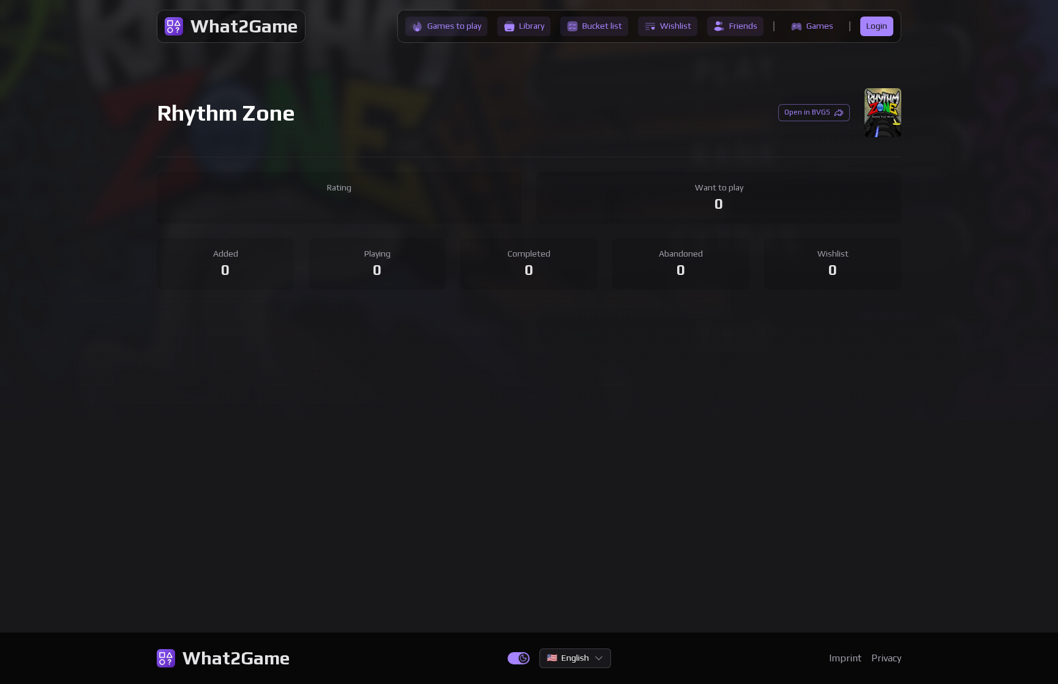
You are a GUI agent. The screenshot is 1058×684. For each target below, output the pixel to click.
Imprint (845, 658)
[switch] (519, 658)
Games (819, 26)
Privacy (886, 658)
